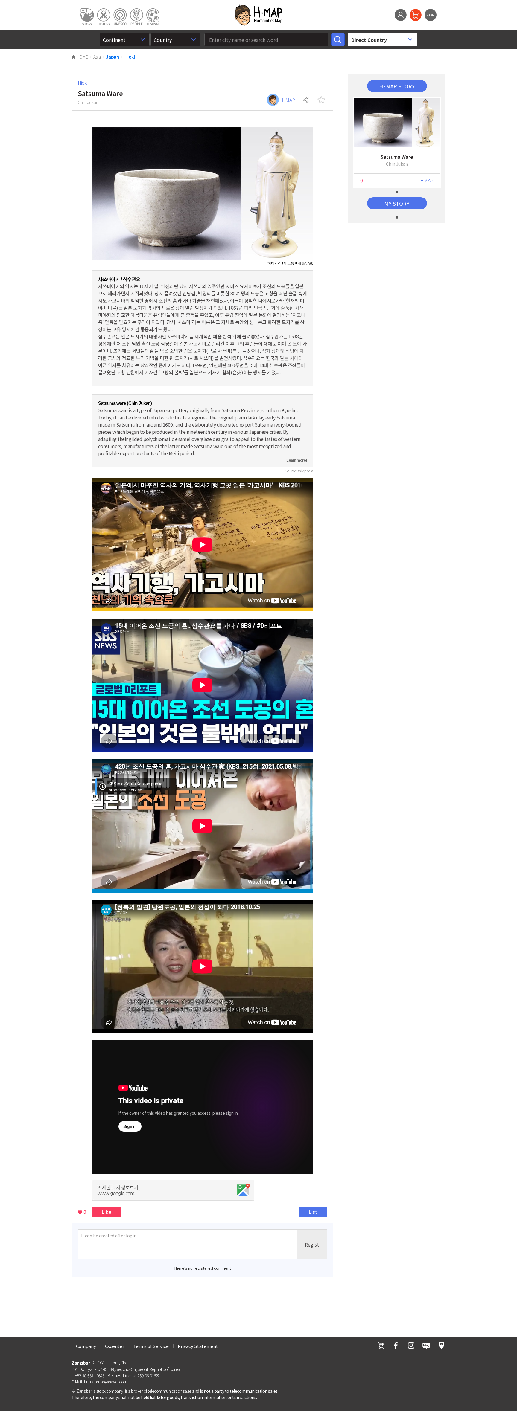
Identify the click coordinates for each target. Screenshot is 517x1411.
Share (306, 100)
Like (106, 1211)
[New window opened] (380, 1345)
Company (86, 1346)
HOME (82, 57)
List (312, 1211)
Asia (97, 57)
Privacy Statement (198, 1346)
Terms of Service (151, 1346)
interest (321, 100)
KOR (430, 15)
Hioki (129, 57)
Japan (112, 57)
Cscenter (114, 1346)
